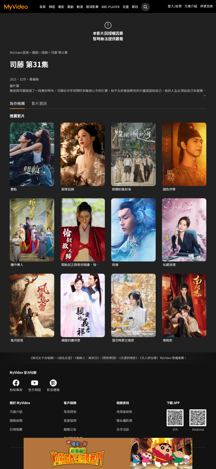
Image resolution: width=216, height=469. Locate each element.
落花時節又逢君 (123, 340)
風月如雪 (17, 340)
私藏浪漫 (169, 264)
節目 (135, 6)
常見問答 (70, 411)
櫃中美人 (17, 264)
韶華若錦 (67, 189)
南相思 (167, 340)
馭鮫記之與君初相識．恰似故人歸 (80, 264)
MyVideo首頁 (19, 52)
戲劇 (70, 6)
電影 (61, 6)
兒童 (126, 6)
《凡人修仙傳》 (149, 358)
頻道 (52, 6)
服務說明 (16, 420)
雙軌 (14, 189)
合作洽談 (122, 429)
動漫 (80, 6)
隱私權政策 (124, 420)
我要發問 (70, 420)
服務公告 (70, 429)
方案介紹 (191, 6)
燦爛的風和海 (121, 189)
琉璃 (115, 264)
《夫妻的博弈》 (128, 358)
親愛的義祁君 (70, 340)
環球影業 (92, 6)
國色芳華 (169, 189)
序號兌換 (206, 6)
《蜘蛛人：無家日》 (87, 358)
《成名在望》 (64, 358)
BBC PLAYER (110, 6)
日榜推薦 (16, 429)
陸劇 (45, 52)
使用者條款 (124, 411)
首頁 (42, 6)
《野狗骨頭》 (109, 358)
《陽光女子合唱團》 (41, 358)
